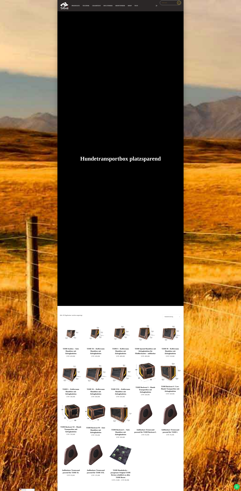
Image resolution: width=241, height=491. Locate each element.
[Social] (155, 5)
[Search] (179, 3)
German (23, 490)
